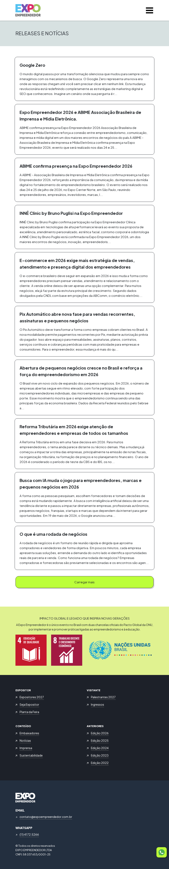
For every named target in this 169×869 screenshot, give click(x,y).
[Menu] (149, 10)
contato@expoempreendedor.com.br (46, 817)
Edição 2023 (100, 755)
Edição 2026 (100, 733)
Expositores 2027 (32, 697)
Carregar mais (84, 582)
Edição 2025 (100, 740)
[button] (161, 852)
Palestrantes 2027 (103, 697)
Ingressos (97, 704)
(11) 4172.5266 (29, 834)
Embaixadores (29, 733)
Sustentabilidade (31, 755)
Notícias (25, 740)
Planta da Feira (29, 712)
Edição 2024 (100, 748)
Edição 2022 (100, 763)
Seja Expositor (29, 704)
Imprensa (26, 748)
